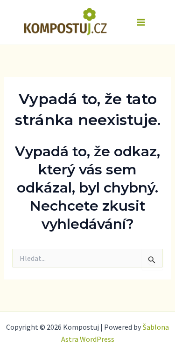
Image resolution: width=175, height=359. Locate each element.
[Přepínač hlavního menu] (141, 22)
